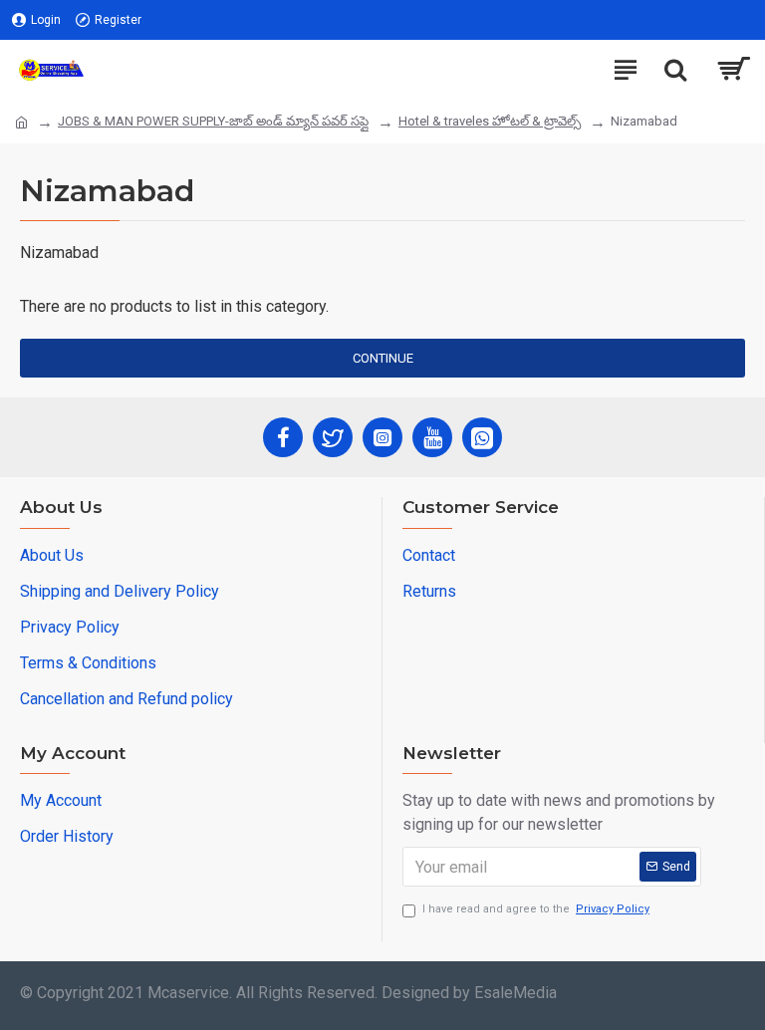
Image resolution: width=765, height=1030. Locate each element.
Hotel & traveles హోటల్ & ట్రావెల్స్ (489, 121)
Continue (383, 358)
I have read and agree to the (535, 908)
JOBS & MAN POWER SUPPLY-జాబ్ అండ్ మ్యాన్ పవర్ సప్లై (213, 121)
